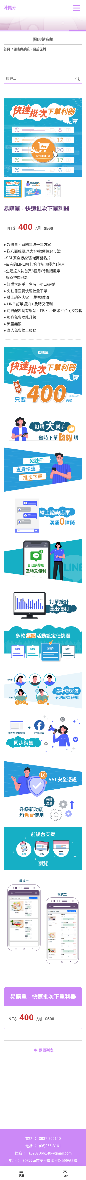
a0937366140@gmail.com (50, 1153)
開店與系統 (22, 49)
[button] (76, 167)
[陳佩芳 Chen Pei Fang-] (43, 137)
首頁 (7, 49)
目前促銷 (39, 49)
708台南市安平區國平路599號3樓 (49, 1161)
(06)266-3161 (50, 1146)
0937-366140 (50, 1139)
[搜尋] (77, 78)
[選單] (76, 8)
